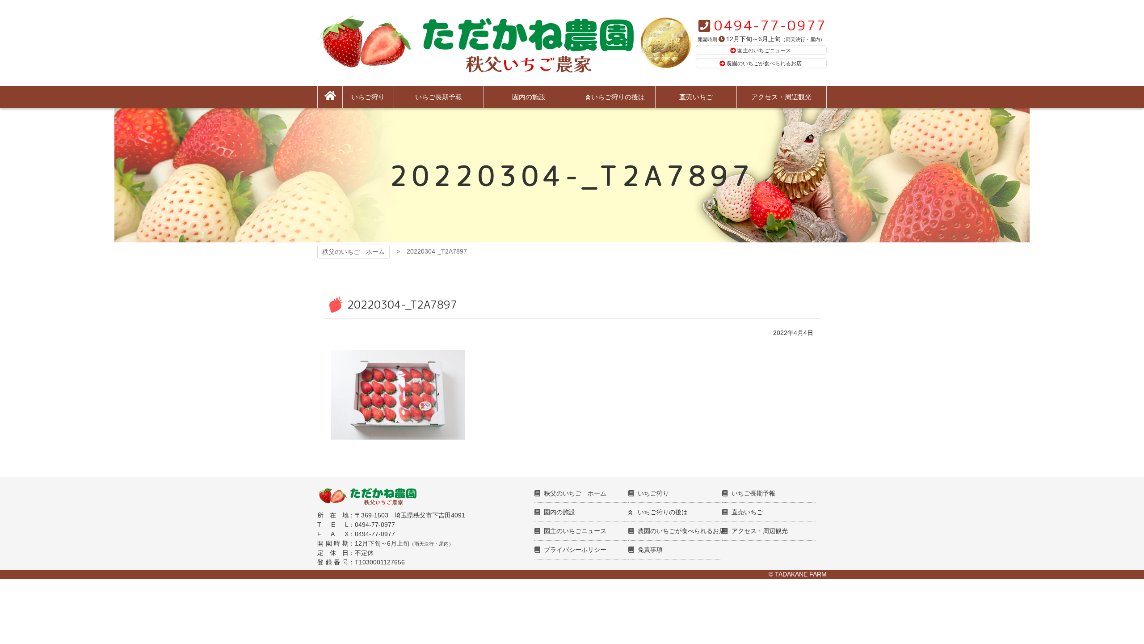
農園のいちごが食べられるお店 (764, 63)
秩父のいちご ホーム (353, 251)
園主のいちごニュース (764, 50)
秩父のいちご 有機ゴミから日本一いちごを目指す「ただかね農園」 (475, 42)
